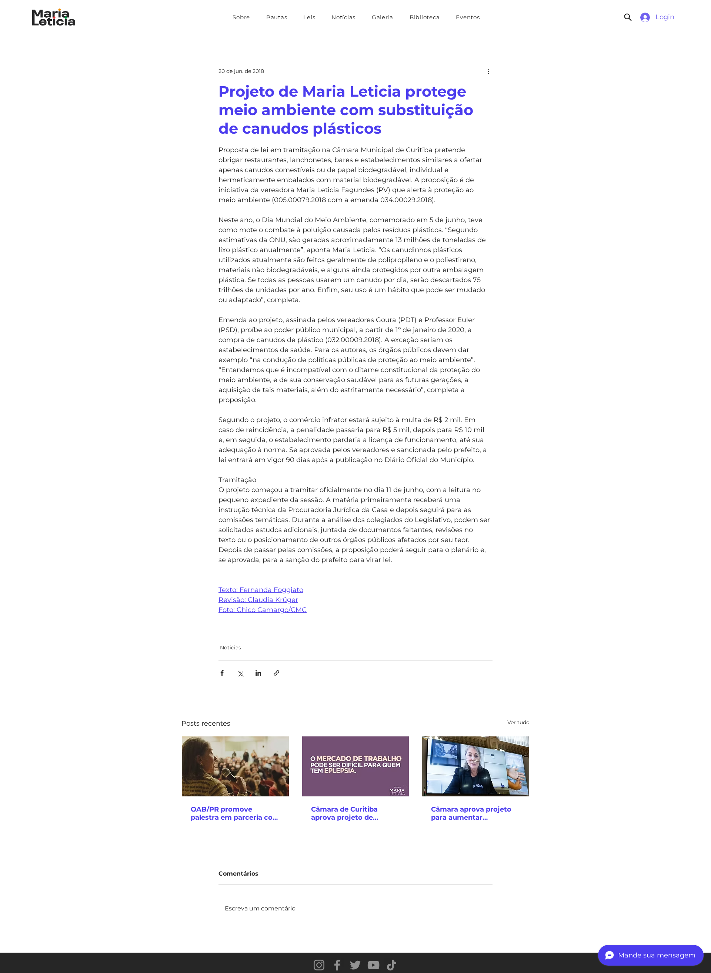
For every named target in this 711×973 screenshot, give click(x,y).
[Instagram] (319, 965)
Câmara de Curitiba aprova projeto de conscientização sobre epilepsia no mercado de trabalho (353, 813)
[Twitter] (355, 965)
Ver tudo (518, 722)
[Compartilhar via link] (276, 672)
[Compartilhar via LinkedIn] (258, 672)
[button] (277, 17)
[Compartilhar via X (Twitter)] (240, 672)
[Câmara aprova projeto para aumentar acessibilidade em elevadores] (475, 766)
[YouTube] (373, 965)
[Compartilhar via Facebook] (222, 672)
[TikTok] (391, 965)
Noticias (230, 647)
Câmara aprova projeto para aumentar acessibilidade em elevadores (471, 813)
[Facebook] (337, 965)
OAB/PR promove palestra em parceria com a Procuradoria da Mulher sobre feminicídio (235, 813)
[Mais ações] (488, 71)
